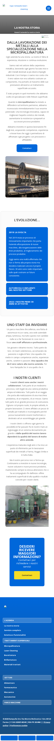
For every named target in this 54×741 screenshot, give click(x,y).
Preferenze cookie (18, 725)
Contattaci (27, 148)
